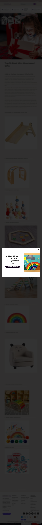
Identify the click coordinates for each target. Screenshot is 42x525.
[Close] (38, 249)
